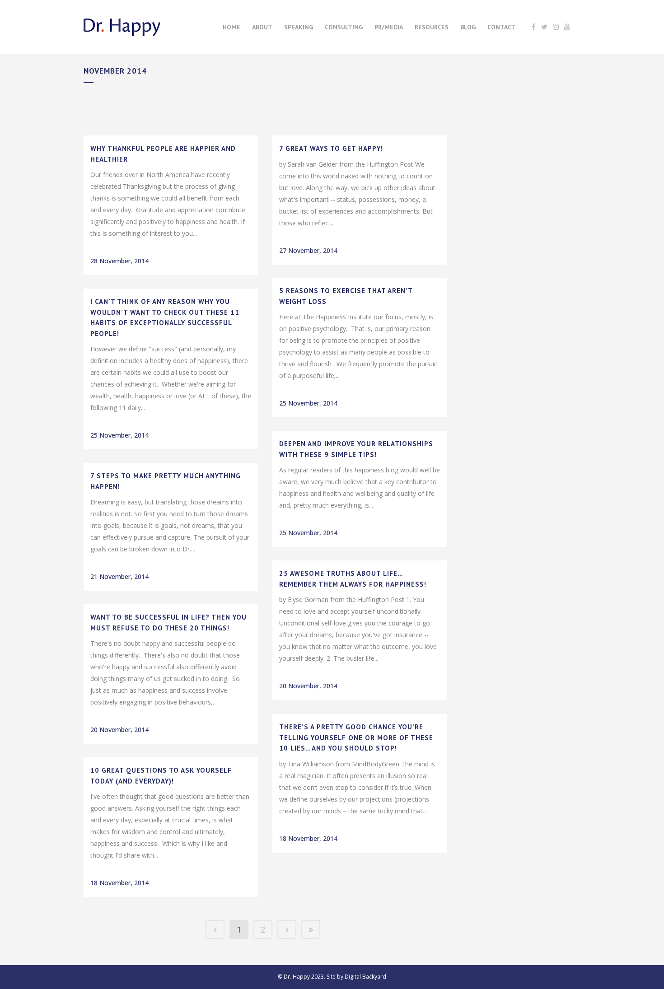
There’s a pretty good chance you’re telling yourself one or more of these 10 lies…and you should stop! (356, 737)
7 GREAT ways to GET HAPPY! (331, 148)
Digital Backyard (365, 976)
